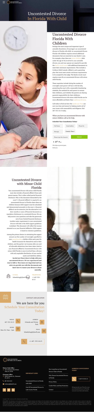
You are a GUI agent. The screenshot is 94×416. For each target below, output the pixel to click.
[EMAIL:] (44, 331)
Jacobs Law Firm (77, 104)
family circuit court (61, 65)
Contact (51, 389)
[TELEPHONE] (28, 277)
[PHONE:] (18, 321)
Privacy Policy (53, 382)
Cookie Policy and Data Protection (58, 386)
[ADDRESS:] (42, 322)
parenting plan (17, 239)
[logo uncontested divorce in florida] (12, 360)
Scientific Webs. (25, 399)
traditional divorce (80, 100)
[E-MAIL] (8, 276)
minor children (76, 58)
